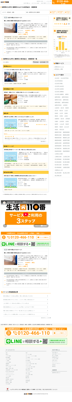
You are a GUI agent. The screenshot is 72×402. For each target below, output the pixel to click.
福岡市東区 (57, 97)
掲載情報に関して (55, 357)
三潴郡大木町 (58, 156)
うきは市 (62, 124)
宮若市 (67, 124)
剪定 (6, 352)
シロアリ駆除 (8, 355)
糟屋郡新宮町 (58, 137)
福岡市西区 (57, 102)
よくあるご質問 (48, 1)
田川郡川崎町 (66, 162)
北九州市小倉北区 (59, 86)
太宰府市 (62, 121)
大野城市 (67, 118)
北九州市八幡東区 (59, 91)
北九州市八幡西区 (59, 94)
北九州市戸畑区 (59, 83)
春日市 (62, 118)
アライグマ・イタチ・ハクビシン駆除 (33, 359)
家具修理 (27, 376)
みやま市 (66, 126)
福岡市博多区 (65, 97)
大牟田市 (65, 105)
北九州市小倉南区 (59, 89)
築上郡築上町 (58, 175)
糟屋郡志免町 (58, 135)
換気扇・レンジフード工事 (11, 365)
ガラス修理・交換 (29, 368)
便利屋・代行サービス (14, 324)
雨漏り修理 (28, 369)
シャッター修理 (29, 354)
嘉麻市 (56, 126)
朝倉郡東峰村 (66, 151)
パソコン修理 (8, 376)
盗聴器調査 (28, 380)
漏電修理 (7, 363)
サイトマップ (54, 361)
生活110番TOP (4, 324)
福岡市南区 (66, 99)
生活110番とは (27, 3)
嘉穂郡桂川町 (66, 148)
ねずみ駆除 (28, 360)
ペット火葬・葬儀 (29, 374)
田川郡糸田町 (58, 162)
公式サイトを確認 (22, 34)
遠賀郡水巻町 (58, 143)
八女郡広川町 (66, 156)
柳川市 (61, 110)
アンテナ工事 (28, 362)
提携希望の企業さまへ (56, 372)
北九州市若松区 (59, 80)
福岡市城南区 (65, 102)
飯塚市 (67, 108)
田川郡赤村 (66, 164)
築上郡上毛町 (66, 172)
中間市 (61, 116)
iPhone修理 (8, 383)
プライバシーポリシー (56, 363)
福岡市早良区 (58, 105)
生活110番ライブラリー (46, 3)
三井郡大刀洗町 (59, 153)
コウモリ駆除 (8, 362)
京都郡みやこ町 (59, 170)
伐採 (26, 352)
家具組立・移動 (59, 69)
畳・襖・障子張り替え (10, 371)
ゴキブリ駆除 (8, 359)
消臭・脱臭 (28, 373)
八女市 (66, 110)
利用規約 (54, 364)
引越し (27, 382)
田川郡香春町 (58, 159)
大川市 (61, 113)
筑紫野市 (57, 118)
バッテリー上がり (29, 371)
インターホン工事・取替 (30, 366)
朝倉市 (61, 126)
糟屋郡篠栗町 (66, 132)
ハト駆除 (7, 360)
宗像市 (56, 121)
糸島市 (56, 129)
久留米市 (57, 108)
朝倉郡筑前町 (58, 151)
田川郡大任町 (58, 164)
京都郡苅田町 (66, 167)
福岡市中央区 (58, 99)
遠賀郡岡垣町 (66, 143)
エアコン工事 (28, 365)
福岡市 (67, 94)
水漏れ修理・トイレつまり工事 (12, 369)
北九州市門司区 (65, 78)
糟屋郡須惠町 (66, 135)
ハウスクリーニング (9, 373)
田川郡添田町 (66, 159)
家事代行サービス (59, 67)
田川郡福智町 (58, 167)
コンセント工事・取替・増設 (31, 363)
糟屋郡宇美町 (58, 132)
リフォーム (28, 379)
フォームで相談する (44, 237)
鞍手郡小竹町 (66, 145)
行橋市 (66, 113)
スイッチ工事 (8, 366)
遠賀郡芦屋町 (66, 140)
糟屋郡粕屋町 (58, 140)
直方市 (62, 108)
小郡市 (66, 116)
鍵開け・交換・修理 (9, 368)
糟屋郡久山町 (66, 137)
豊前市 (56, 116)
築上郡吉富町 (58, 172)
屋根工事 (7, 377)
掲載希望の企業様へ (40, 1)
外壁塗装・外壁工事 (9, 379)
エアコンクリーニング (10, 374)
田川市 (56, 110)
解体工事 (27, 377)
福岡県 (29, 324)
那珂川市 (62, 129)
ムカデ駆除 (28, 357)
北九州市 (57, 78)
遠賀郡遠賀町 (58, 145)
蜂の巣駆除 (8, 357)
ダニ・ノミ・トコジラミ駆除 (31, 355)
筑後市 (56, 113)
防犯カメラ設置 (9, 380)
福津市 (56, 124)
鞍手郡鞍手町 (58, 148)
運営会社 (54, 366)
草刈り (7, 354)
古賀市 (67, 121)
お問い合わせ (54, 360)
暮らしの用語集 (55, 355)
